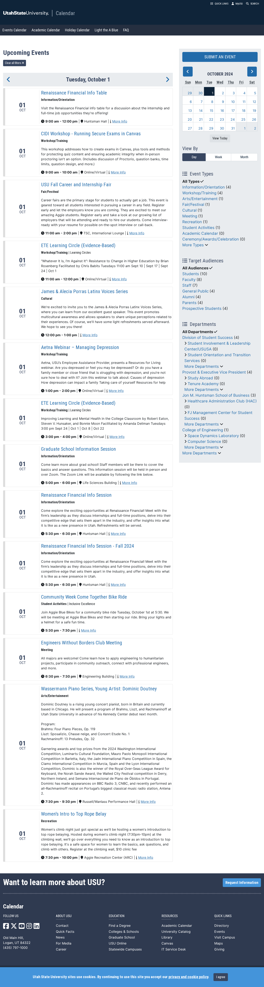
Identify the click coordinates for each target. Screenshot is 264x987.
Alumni (188, 297)
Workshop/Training (199, 193)
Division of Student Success (207, 337)
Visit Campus (224, 937)
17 (233, 110)
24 (233, 119)
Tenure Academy (203, 383)
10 (233, 102)
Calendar (65, 13)
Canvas (167, 943)
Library (166, 937)
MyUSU (239, 3)
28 (200, 128)
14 (201, 110)
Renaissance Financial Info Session (76, 495)
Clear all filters (13, 63)
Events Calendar (14, 30)
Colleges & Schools (124, 931)
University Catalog (176, 931)
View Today (219, 138)
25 (243, 119)
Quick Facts (65, 931)
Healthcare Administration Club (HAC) (222, 401)
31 (233, 128)
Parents (189, 302)
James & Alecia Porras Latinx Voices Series (84, 291)
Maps (218, 943)
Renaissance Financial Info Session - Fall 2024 (87, 546)
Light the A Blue (106, 30)
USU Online (117, 943)
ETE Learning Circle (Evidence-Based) (78, 245)
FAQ (126, 30)
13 (190, 110)
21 (201, 119)
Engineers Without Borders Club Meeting (81, 643)
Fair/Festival (193, 204)
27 (190, 128)
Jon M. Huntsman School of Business (216, 395)
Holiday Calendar (77, 30)
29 (190, 93)
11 (244, 102)
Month (244, 157)
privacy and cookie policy (188, 977)
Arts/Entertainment (200, 198)
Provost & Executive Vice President (214, 372)
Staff (186, 285)
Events (219, 931)
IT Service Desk (173, 949)
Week (218, 157)
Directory (221, 925)
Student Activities (198, 227)
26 (254, 119)
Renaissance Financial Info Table (74, 93)
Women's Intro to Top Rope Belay (73, 814)
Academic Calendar (46, 30)
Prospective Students (202, 308)
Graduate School (122, 937)
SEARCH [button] (254, 3)
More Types (193, 245)
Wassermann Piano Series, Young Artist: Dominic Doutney (99, 689)
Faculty (189, 279)
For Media (63, 943)
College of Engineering (202, 430)
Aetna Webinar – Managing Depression (80, 347)
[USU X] (14, 927)
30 (200, 93)
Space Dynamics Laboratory (213, 435)
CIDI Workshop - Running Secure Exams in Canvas (91, 134)
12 (254, 102)
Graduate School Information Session (78, 449)
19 (254, 110)
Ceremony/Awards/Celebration (210, 239)
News (60, 937)
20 (190, 119)
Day (194, 157)
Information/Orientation (203, 187)
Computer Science (204, 441)
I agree (220, 977)
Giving (219, 949)
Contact (62, 925)
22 (211, 119)
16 (222, 110)
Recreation (192, 221)
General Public (195, 291)
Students (190, 273)
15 (211, 110)
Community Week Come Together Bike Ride (84, 597)
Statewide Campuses (125, 949)
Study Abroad (200, 378)
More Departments (201, 366)
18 (243, 110)
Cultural (189, 210)
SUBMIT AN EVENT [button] (220, 56)
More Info (119, 121)
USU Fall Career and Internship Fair (76, 184)
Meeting (189, 216)
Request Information (241, 882)
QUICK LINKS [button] (221, 3)
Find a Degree (120, 925)
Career (61, 949)
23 (222, 119)
